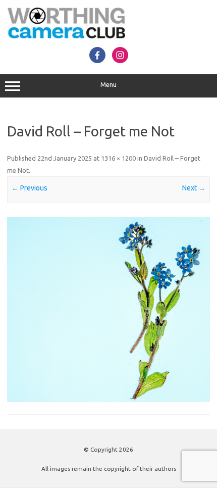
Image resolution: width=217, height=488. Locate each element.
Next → (193, 188)
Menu (108, 84)
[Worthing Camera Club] (66, 36)
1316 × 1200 (118, 158)
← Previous (29, 188)
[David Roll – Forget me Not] (108, 310)
